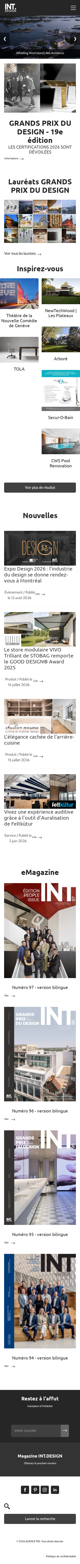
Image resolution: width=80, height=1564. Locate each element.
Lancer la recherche (40, 1519)
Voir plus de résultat (40, 487)
